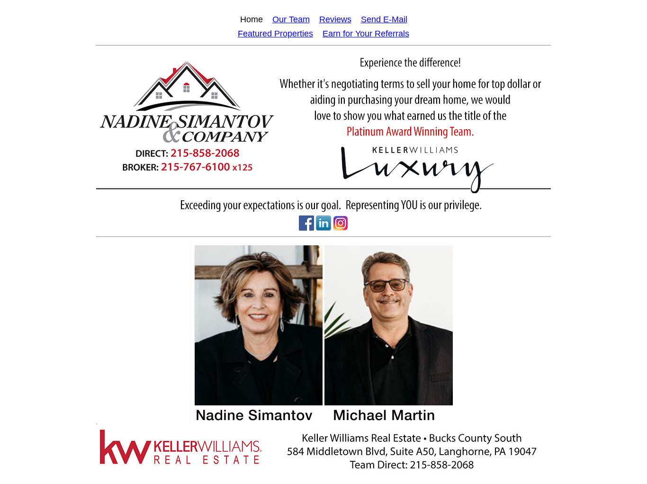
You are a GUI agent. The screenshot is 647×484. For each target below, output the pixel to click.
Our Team (291, 19)
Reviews (335, 19)
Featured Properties (275, 33)
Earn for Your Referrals (366, 33)
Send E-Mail (384, 19)
